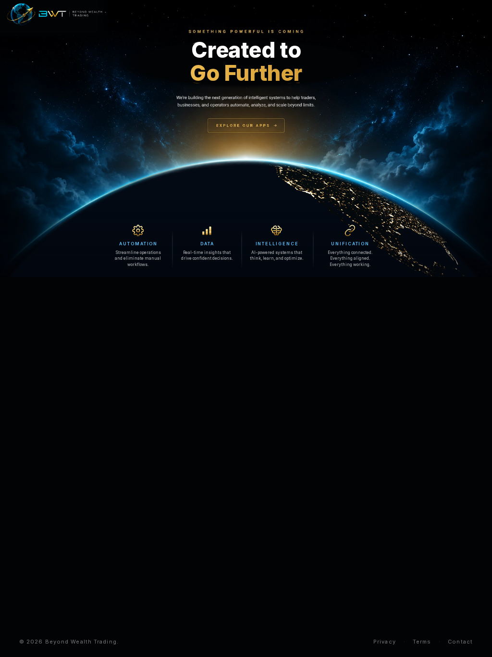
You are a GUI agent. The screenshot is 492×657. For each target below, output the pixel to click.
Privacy (384, 641)
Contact (460, 641)
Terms (422, 641)
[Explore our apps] (246, 126)
